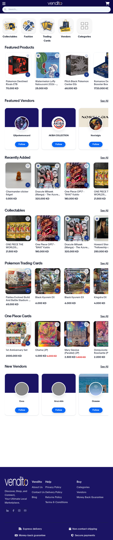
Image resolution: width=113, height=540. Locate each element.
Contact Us (38, 492)
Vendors (81, 492)
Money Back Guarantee (90, 497)
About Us (37, 487)
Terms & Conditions (56, 502)
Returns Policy (53, 497)
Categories (83, 487)
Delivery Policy (53, 492)
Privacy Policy (53, 487)
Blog (34, 497)
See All (104, 101)
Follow (22, 144)
